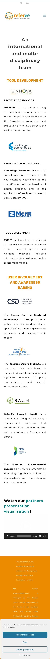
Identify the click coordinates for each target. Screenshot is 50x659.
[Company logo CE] (19, 142)
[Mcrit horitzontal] (20, 212)
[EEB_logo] (20, 445)
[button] (26, 526)
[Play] (7, 536)
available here (19, 616)
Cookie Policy (25, 655)
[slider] (24, 536)
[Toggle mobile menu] (44, 15)
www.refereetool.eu (21, 593)
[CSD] (20, 299)
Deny (25, 642)
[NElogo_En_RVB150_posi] (19, 346)
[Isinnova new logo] (21, 89)
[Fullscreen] (44, 536)
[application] (26, 526)
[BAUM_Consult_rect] (18, 395)
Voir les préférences (25, 649)
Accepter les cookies (25, 635)
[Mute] (40, 536)
